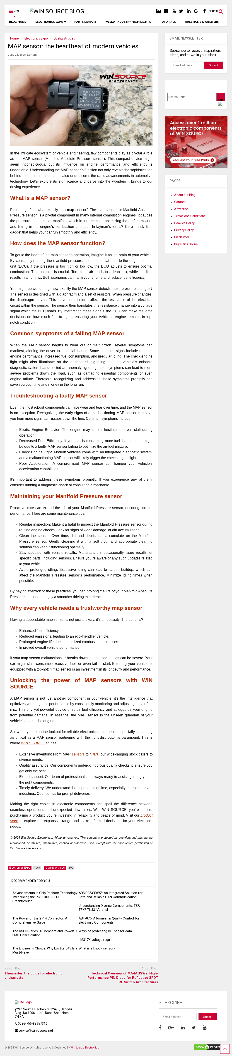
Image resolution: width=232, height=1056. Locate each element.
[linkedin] (189, 11)
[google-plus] (197, 11)
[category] (166, 11)
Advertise (181, 209)
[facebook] (204, 11)
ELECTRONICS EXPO (49, 21)
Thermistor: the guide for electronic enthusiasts (34, 975)
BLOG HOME (17, 21)
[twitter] (181, 11)
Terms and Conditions (189, 216)
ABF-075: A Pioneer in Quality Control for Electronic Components (109, 920)
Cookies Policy (184, 223)
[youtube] (174, 11)
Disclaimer (181, 237)
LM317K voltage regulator (98, 940)
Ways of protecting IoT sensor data (105, 931)
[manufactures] (158, 11)
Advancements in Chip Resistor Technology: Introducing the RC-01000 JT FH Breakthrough (45, 897)
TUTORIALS (168, 21)
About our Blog (185, 195)
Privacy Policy (184, 230)
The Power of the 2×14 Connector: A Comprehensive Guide (39, 920)
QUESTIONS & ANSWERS (202, 21)
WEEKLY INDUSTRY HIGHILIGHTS (128, 21)
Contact (180, 202)
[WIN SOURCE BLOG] (54, 11)
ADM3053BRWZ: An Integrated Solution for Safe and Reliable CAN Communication (111, 895)
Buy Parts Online (186, 244)
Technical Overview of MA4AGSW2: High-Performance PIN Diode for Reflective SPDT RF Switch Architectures (122, 977)
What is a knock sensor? (97, 948)
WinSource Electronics (84, 1047)
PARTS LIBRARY (85, 21)
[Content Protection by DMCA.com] (210, 1048)
